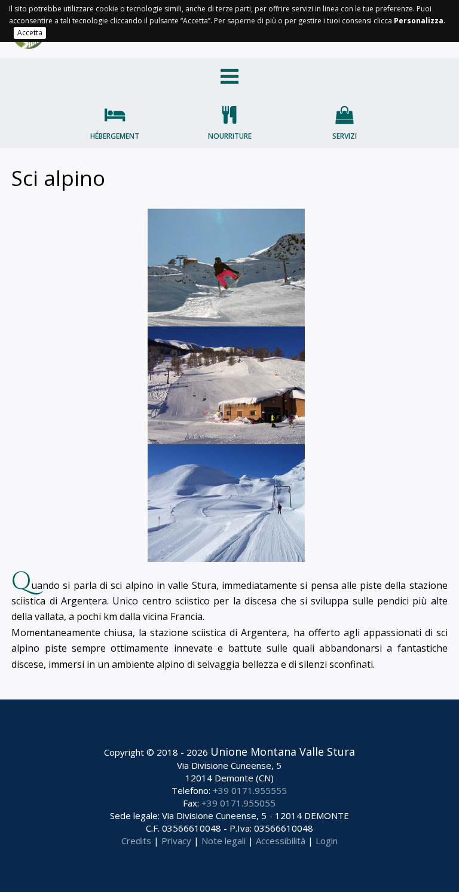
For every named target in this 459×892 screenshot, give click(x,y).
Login (327, 841)
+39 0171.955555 (250, 790)
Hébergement (114, 136)
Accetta (29, 33)
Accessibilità (280, 841)
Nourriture (230, 136)
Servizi (344, 136)
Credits (136, 841)
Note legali (223, 841)
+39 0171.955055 (238, 803)
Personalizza (418, 21)
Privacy (176, 841)
